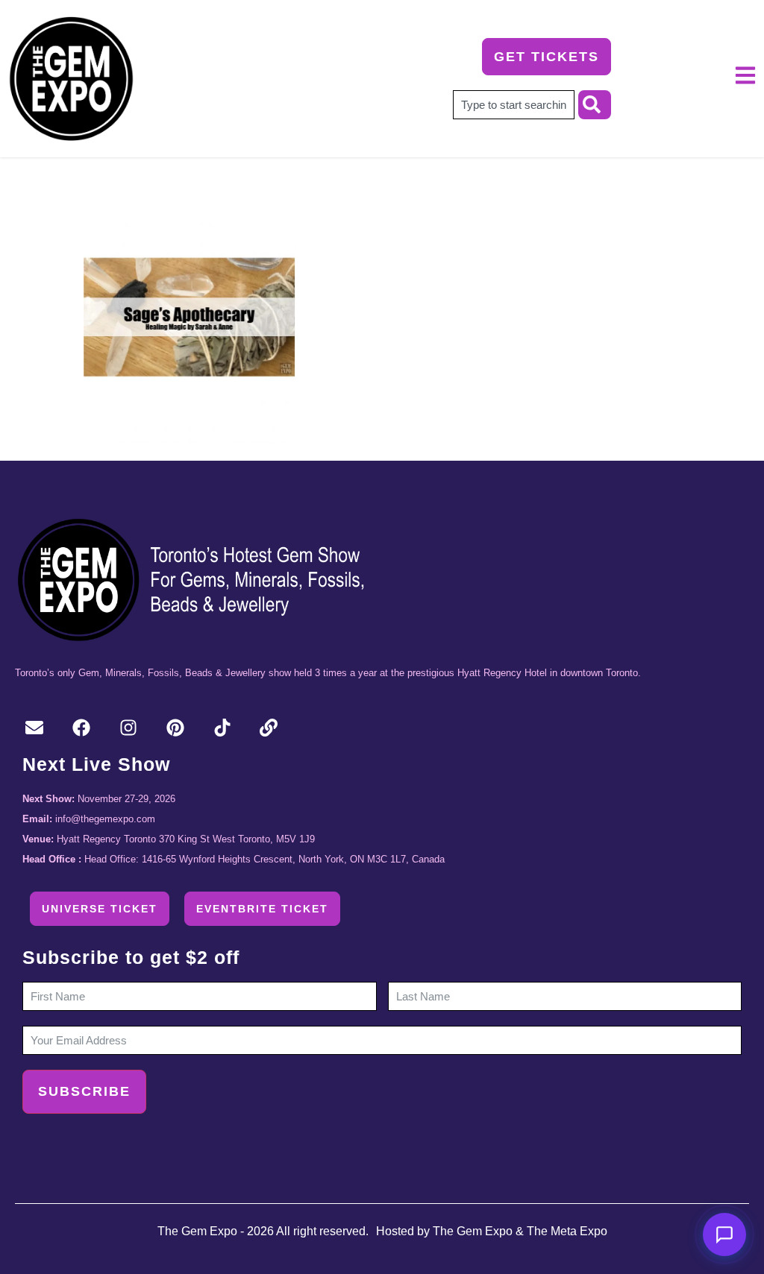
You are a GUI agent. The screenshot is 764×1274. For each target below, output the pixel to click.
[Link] (269, 728)
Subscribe (84, 1091)
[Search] (594, 104)
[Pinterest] (175, 728)
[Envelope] (34, 728)
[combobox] (513, 104)
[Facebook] (81, 728)
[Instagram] (128, 728)
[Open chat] (724, 1234)
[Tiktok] (222, 728)
